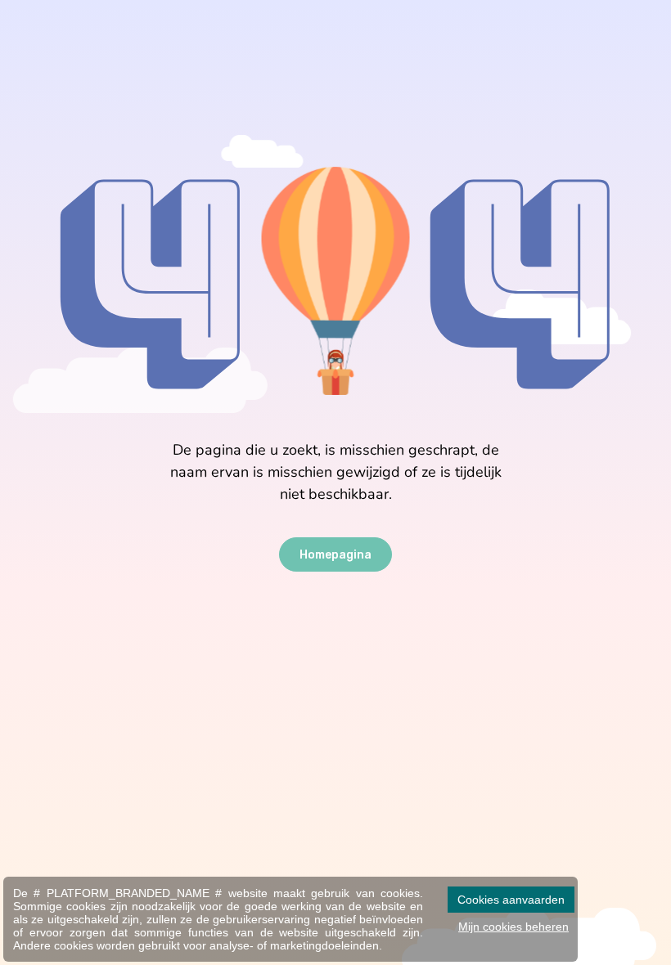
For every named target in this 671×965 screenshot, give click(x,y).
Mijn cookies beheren (513, 926)
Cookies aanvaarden (511, 899)
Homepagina (335, 555)
